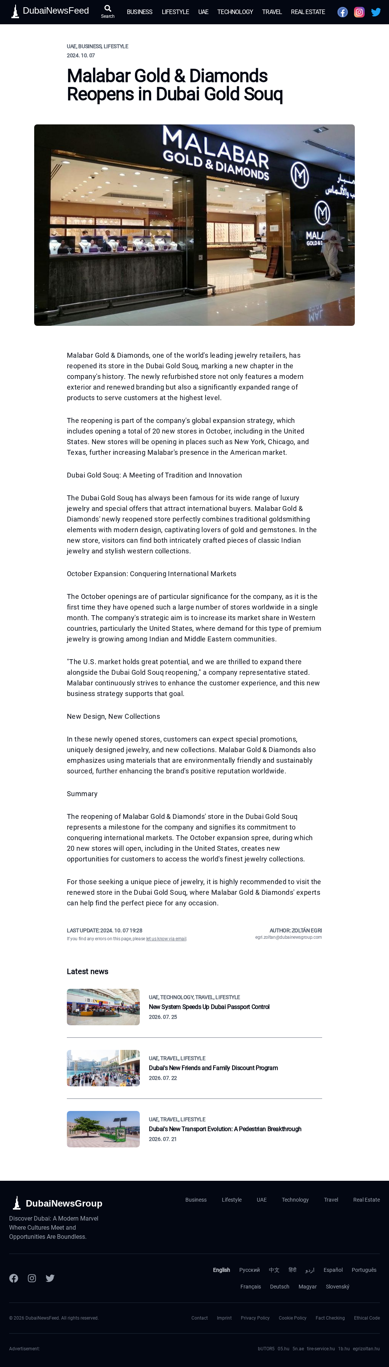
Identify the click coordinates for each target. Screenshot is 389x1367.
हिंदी (292, 1270)
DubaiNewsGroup (64, 1203)
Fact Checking (330, 1318)
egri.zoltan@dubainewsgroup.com (288, 937)
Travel (272, 12)
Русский (249, 1270)
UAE (203, 12)
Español (333, 1270)
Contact (199, 1318)
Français (250, 1287)
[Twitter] (50, 1278)
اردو (310, 1270)
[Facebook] (13, 1278)
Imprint (224, 1318)
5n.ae (298, 1348)
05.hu (283, 1348)
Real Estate (308, 12)
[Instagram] (31, 1278)
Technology (235, 12)
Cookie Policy (293, 1318)
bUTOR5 (266, 1348)
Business (140, 12)
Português (364, 1270)
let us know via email (166, 938)
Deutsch (279, 1287)
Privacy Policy (255, 1318)
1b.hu (344, 1348)
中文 (274, 1270)
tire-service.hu (321, 1348)
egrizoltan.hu (366, 1348)
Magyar (308, 1287)
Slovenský (337, 1287)
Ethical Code (367, 1318)
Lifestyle (175, 12)
